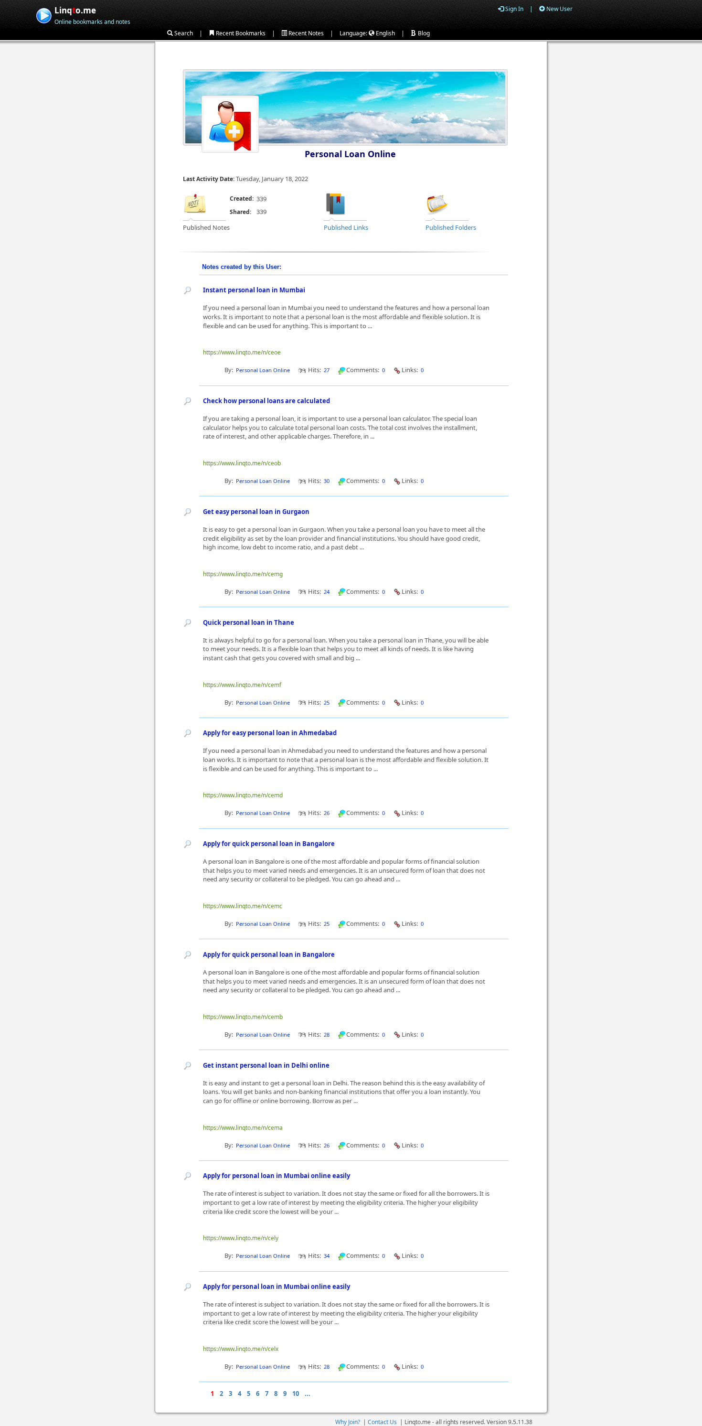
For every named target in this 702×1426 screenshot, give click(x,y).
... (307, 1393)
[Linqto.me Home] (43, 14)
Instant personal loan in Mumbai (254, 290)
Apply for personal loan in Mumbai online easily (276, 1175)
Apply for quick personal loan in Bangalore (269, 843)
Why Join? (347, 1422)
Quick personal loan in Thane (248, 622)
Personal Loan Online (350, 154)
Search (183, 33)
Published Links (346, 227)
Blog (423, 33)
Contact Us (382, 1422)
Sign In (513, 9)
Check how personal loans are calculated (266, 401)
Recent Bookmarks (240, 33)
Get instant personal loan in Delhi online (266, 1065)
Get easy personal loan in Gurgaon (256, 511)
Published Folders (450, 227)
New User (559, 9)
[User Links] (336, 203)
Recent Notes (305, 33)
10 (295, 1393)
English (384, 33)
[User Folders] (437, 203)
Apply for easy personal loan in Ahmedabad (270, 733)
